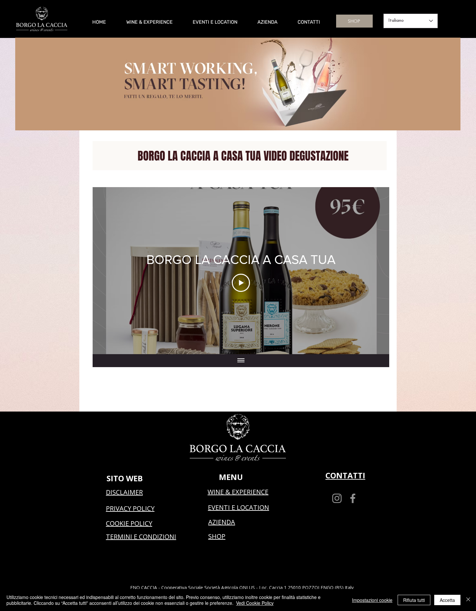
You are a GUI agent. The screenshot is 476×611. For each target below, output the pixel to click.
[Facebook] (352, 498)
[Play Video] (241, 283)
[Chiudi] (468, 600)
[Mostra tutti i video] (241, 360)
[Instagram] (337, 498)
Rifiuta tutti (414, 600)
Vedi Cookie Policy (255, 603)
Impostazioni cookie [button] (372, 600)
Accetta (447, 600)
